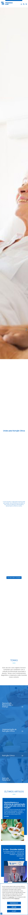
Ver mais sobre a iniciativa (14, 577)
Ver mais (6, 816)
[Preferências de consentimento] (1, 913)
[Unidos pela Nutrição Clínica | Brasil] (7, 4)
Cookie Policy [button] (11, 897)
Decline (14, 907)
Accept (14, 911)
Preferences (14, 903)
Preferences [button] (17, 898)
